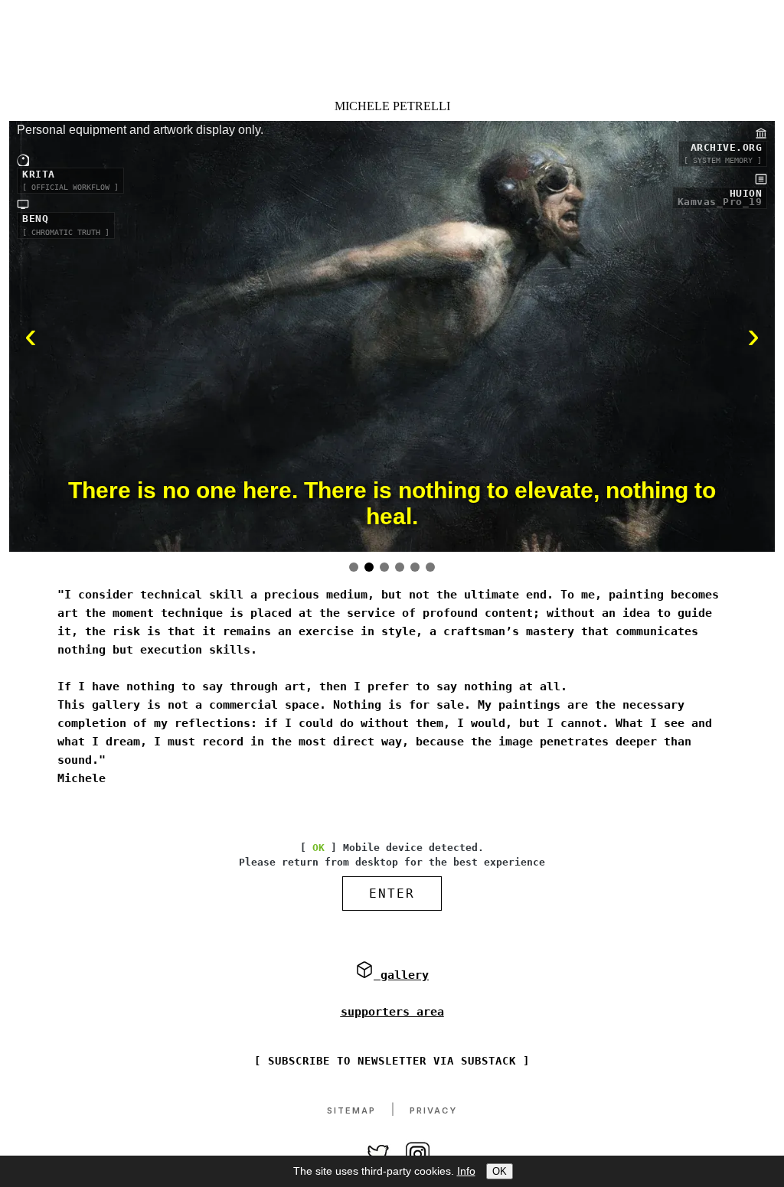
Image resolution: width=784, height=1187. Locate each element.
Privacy (433, 1110)
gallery (401, 975)
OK (499, 1171)
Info (466, 1171)
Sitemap (351, 1110)
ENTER (392, 893)
